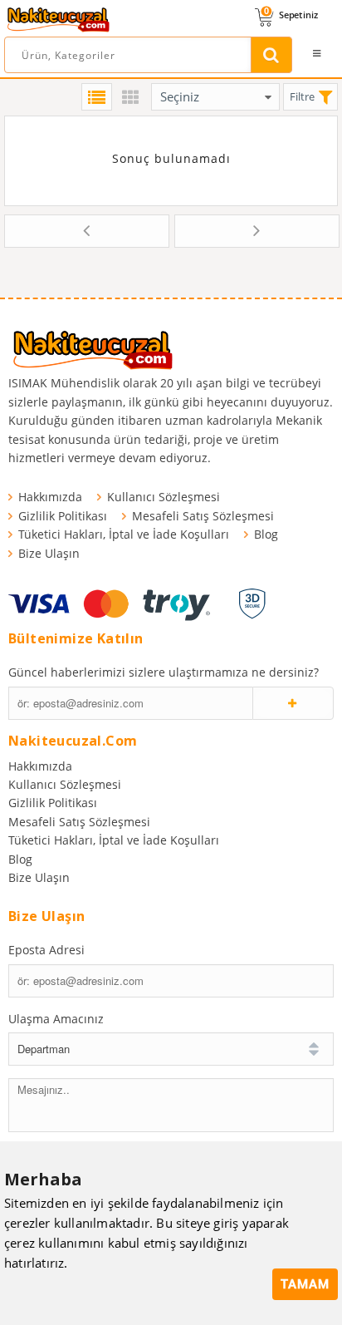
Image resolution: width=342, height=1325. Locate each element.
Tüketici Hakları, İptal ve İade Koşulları (123, 534)
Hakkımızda (50, 497)
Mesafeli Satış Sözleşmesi (203, 516)
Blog (266, 534)
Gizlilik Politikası (62, 516)
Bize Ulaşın (49, 553)
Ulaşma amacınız (56, 1019)
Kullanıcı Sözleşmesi (163, 497)
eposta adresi (46, 950)
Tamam (305, 1284)
